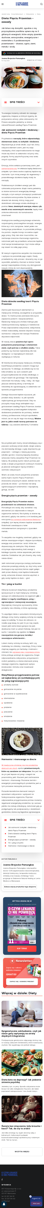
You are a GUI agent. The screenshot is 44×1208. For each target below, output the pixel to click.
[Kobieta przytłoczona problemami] (22, 283)
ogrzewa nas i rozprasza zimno (26, 652)
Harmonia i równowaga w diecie (21, 846)
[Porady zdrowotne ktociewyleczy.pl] (4, 1204)
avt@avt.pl (6, 1201)
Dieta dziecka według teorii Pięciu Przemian (22, 835)
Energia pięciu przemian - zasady (22, 840)
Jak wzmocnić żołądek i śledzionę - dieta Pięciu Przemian (22, 829)
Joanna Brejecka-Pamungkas (13, 58)
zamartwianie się (9, 169)
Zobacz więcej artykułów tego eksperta (20, 887)
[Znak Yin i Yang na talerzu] (22, 741)
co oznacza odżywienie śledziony (26, 520)
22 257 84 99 (9, 1196)
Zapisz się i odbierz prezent (22, 981)
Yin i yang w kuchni (15, 843)
